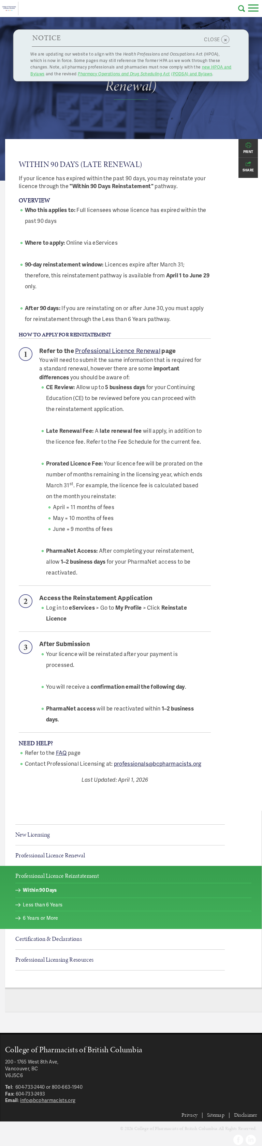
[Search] (241, 8)
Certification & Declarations (48, 939)
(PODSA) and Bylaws (145, 74)
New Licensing (32, 834)
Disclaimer (245, 1114)
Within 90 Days (40, 890)
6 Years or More (40, 918)
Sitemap (215, 1114)
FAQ (61, 753)
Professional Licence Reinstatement (57, 876)
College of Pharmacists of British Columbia (9, 8)
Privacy (189, 1114)
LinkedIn (251, 1140)
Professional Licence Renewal (117, 350)
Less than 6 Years (42, 904)
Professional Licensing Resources (54, 960)
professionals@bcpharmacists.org (158, 763)
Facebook (238, 1140)
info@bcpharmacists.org (47, 1100)
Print (248, 151)
